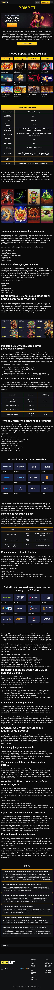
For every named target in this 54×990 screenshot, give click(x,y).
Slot (46, 58)
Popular (6, 58)
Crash (32, 58)
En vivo (19, 58)
